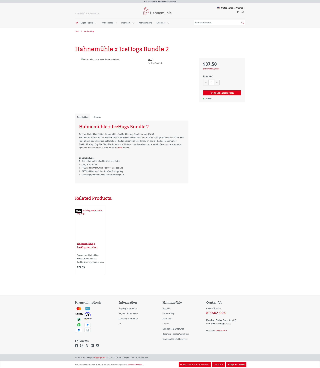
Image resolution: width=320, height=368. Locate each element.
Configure (218, 364)
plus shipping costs (211, 68)
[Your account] (237, 11)
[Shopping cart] (242, 11)
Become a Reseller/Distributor (175, 334)
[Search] (242, 22)
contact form (221, 330)
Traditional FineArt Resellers (174, 339)
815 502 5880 (216, 312)
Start (77, 31)
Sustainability (168, 313)
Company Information (128, 318)
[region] (108, 85)
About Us (166, 308)
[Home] (77, 23)
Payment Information (128, 313)
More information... (135, 364)
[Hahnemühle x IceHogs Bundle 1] (90, 222)
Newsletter (167, 318)
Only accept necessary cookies (195, 364)
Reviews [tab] (97, 117)
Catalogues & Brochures (173, 328)
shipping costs (99, 357)
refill (120, 147)
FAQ (120, 323)
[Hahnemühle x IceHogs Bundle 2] (109, 85)
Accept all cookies (236, 364)
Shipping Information (128, 308)
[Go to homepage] (157, 11)
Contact (165, 323)
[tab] (82, 117)
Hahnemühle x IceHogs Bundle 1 (87, 245)
